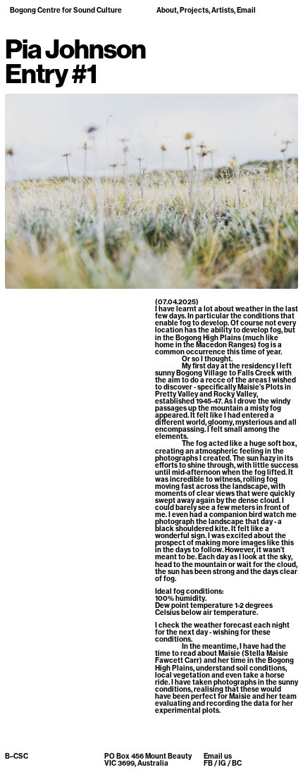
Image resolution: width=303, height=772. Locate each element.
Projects (194, 10)
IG (222, 763)
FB (208, 763)
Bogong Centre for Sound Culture (66, 10)
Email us (218, 756)
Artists (222, 10)
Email (246, 10)
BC (237, 763)
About (166, 10)
